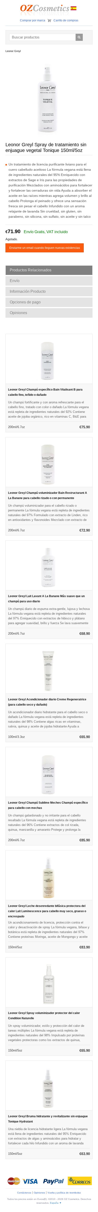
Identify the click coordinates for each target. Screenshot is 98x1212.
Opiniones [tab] (18, 313)
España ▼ (56, 1203)
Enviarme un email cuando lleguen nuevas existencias (44, 248)
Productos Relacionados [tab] (30, 270)
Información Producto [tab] (28, 291)
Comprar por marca (32, 20)
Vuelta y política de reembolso (64, 1192)
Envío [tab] (15, 281)
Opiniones (39, 1192)
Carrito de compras (66, 20)
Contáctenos (24, 1192)
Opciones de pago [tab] (25, 302)
